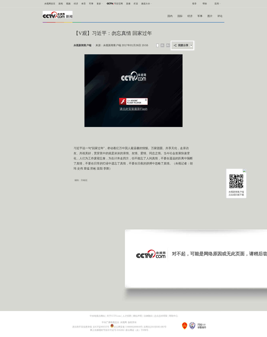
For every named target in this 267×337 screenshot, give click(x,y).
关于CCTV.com (114, 316)
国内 (170, 16)
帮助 (205, 3)
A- (162, 45)
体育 (83, 3)
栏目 (136, 3)
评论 (220, 16)
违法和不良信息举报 (82, 327)
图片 (210, 16)
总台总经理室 (160, 316)
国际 (180, 16)
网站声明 (137, 316)
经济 (76, 3)
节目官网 (118, 3)
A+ (168, 45)
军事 (91, 3)
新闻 (60, 3)
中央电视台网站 (97, 316)
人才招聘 (127, 316)
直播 (128, 3)
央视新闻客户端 (82, 45)
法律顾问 (148, 316)
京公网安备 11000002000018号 (128, 327)
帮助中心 (173, 316)
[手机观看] (157, 45)
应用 (217, 3)
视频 (68, 3)
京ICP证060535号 (101, 327)
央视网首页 (49, 3)
